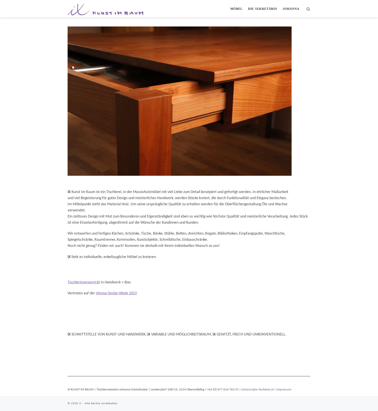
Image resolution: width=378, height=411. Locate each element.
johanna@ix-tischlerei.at (258, 389)
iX (80, 403)
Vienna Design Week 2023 (116, 293)
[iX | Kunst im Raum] (105, 8)
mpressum (284, 389)
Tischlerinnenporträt (84, 282)
